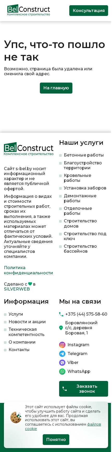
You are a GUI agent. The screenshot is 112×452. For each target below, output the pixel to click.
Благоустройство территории (83, 165)
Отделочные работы (78, 211)
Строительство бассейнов (80, 249)
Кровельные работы (77, 178)
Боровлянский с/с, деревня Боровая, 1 (81, 327)
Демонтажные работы (80, 198)
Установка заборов (85, 188)
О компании (22, 342)
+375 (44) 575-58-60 (86, 314)
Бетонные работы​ (84, 155)
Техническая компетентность (27, 332)
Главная (11, 29)
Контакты (19, 349)
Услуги (16, 314)
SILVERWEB (17, 289)
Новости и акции (27, 321)
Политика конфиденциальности (28, 270)
